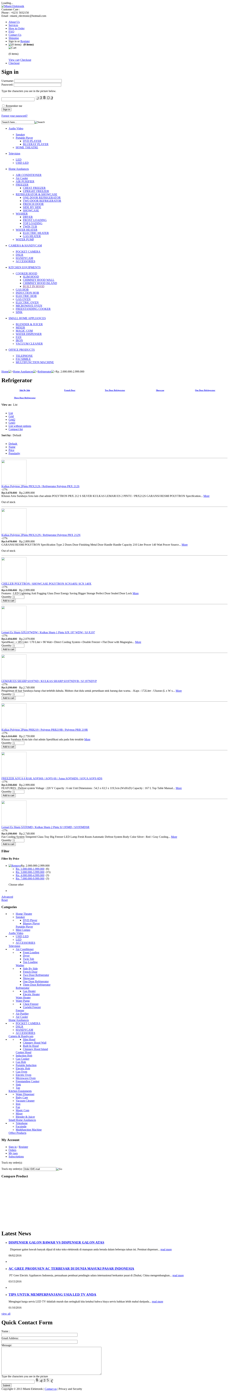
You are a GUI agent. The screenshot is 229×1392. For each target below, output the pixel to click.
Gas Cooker (22, 1058)
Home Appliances (19, 168)
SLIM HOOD (31, 276)
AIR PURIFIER (25, 181)
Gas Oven (21, 1071)
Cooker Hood (23, 1052)
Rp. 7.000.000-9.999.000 (30, 878)
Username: (7, 80)
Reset (4, 900)
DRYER (28, 216)
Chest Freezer (30, 1004)
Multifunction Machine (29, 1129)
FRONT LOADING (35, 220)
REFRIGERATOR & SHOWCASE (36, 194)
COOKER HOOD (26, 273)
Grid (11, 416)
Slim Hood (29, 1039)
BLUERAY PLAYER (35, 144)
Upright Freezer (32, 1007)
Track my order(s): (11, 1168)
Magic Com (22, 1110)
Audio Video (16, 128)
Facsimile (21, 1126)
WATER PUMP (25, 239)
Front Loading (31, 952)
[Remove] (15, 865)
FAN (18, 337)
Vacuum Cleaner (25, 1100)
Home (4, 371)
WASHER (22, 213)
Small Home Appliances (22, 1120)
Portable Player (24, 137)
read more (166, 1249)
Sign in (13, 1146)
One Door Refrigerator (205, 390)
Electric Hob (23, 1068)
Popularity (14, 453)
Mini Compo (23, 929)
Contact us (51, 1388)
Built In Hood (31, 1045)
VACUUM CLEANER (29, 343)
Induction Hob (24, 1055)
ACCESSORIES (25, 261)
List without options (20, 425)
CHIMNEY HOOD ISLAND (40, 283)
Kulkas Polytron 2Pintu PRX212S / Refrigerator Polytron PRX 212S (40, 486)
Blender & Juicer (25, 1116)
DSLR (19, 254)
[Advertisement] (23, 1203)
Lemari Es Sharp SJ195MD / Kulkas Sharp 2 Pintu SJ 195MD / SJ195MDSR (45, 827)
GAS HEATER (32, 236)
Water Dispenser (25, 1094)
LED (18, 159)
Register (25, 41)
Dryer (26, 955)
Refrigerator (44, 371)
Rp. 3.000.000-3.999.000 (30, 872)
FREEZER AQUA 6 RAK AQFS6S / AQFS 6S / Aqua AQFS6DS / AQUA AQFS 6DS (51, 778)
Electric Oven (23, 1074)
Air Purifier (22, 1013)
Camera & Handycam (21, 1036)
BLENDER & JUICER (29, 324)
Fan (18, 1107)
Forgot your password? (14, 115)
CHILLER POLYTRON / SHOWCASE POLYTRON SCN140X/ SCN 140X (46, 583)
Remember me (14, 105)
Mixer (19, 1113)
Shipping (14, 38)
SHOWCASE (31, 210)
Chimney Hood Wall (34, 1042)
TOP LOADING (32, 223)
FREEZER (22, 184)
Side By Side (25, 390)
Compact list (16, 429)
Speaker (20, 134)
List (11, 413)
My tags (13, 1153)
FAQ (11, 31)
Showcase (160, 390)
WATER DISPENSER (29, 333)
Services (13, 25)
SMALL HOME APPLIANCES (27, 318)
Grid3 (12, 422)
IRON (19, 340)
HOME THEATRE (27, 147)
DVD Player (30, 920)
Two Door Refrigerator (115, 390)
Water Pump (23, 1000)
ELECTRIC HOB (26, 296)
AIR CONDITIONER (29, 175)
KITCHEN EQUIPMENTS (25, 267)
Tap (18, 1087)
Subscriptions (16, 1156)
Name (12, 446)
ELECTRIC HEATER (36, 233)
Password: (7, 84)
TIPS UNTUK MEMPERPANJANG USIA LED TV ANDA (52, 1294)
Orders (12, 1150)
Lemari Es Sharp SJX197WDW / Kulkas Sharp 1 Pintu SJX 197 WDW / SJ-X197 (48, 632)
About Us (14, 21)
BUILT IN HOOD (33, 286)
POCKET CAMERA (28, 251)
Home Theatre (24, 913)
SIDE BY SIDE (32, 207)
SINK (19, 312)
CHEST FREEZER (34, 187)
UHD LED (22, 162)
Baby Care (22, 1097)
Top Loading (30, 962)
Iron (18, 1103)
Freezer (20, 1010)
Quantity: (6, 596)
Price (11, 450)
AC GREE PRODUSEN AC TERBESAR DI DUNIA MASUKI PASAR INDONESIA (71, 1268)
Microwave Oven (26, 1078)
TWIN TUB (30, 226)
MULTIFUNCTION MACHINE (35, 362)
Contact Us (15, 34)
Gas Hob (21, 1062)
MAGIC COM (24, 330)
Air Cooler (22, 178)
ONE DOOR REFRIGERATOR (42, 197)
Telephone (22, 1123)
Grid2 (12, 419)
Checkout (25, 59)
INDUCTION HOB (27, 292)
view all (5, 1313)
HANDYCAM (24, 258)
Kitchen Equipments (20, 1091)
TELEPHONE (24, 355)
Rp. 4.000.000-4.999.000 (30, 875)
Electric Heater (31, 994)
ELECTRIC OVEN (27, 302)
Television (14, 153)
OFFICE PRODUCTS (22, 349)
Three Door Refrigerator (25, 398)
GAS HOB (22, 289)
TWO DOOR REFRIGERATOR (42, 200)
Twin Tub (28, 958)
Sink (18, 1084)
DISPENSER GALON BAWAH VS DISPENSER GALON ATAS (56, 1242)
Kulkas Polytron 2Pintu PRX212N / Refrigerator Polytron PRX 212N (41, 534)
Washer (20, 965)
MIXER (20, 327)
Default (13, 443)
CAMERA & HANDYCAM (25, 245)
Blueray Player (31, 923)
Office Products (17, 1132)
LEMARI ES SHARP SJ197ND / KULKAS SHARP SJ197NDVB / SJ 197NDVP (49, 681)
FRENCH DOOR (33, 204)
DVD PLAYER (32, 140)
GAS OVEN (23, 299)
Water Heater (23, 997)
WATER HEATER (26, 229)
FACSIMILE (23, 359)
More (206, 495)
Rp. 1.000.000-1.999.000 (30, 868)
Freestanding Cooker (27, 1081)
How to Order (17, 28)
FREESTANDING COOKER (33, 308)
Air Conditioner (25, 949)
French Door (69, 390)
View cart (14, 59)
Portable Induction (26, 1065)
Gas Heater (29, 991)
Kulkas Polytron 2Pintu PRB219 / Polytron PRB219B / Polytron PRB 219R (44, 729)
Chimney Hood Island (35, 1049)
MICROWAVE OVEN (29, 305)
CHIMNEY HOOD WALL (38, 279)
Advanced (7, 896)
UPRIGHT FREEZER (36, 191)
